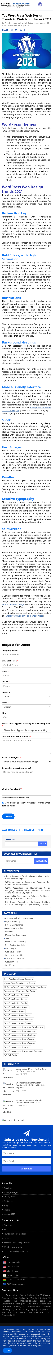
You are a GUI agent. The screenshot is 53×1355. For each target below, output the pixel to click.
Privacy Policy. (37, 1345)
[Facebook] (11, 30)
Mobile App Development (16, 935)
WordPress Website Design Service (19, 1039)
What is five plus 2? (12, 789)
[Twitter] (16, 30)
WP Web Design (11, 1055)
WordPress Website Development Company (23, 1051)
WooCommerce (11, 962)
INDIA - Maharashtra (15, 1279)
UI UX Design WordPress (35, 987)
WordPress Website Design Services (19, 1043)
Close (7, 1350)
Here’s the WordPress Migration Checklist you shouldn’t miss (29, 1101)
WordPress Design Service (15, 999)
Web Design (10, 948)
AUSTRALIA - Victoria (15, 1284)
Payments (8, 1225)
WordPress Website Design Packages (20, 1035)
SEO (7, 938)
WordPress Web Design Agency (17, 1015)
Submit (8, 816)
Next (40, 830)
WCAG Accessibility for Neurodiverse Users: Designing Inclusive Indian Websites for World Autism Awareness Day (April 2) (27, 890)
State (5, 702)
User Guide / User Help (15, 945)
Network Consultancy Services (17, 1242)
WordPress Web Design (14, 1011)
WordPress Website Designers (17, 1047)
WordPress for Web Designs (16, 1007)
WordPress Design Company (16, 995)
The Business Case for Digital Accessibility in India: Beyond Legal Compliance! (27, 877)
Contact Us (8, 1201)
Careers (7, 1238)
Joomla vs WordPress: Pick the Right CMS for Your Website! (31, 1070)
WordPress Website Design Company (20, 1031)
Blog (6, 1205)
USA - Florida (12, 1271)
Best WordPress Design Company (18, 979)
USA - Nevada (12, 1266)
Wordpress (9, 991)
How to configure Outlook (15, 1234)
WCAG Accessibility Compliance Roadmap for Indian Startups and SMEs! (27, 883)
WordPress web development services (24, 615)
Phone (6, 681)
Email (5, 671)
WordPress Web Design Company (18, 1019)
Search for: (10, 839)
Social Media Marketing (15, 941)
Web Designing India (13, 1247)
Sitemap (7, 1214)
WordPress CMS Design (26, 991)
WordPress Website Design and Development (23, 1027)
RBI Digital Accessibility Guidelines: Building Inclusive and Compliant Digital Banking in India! (27, 903)
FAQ (5, 1229)
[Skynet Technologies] (15, 5)
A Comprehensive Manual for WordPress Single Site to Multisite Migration (30, 1085)
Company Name (9, 650)
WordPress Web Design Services (18, 1023)
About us (8, 1188)
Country (6, 692)
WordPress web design (13, 604)
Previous (29, 830)
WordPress (10, 965)
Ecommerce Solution (14, 928)
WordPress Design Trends (15, 1003)
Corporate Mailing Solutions (16, 1251)
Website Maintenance (14, 958)
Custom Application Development (19, 918)
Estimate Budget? (11, 757)
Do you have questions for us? (16, 768)
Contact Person (10, 661)
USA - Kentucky (13, 1262)
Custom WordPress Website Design (19, 983)
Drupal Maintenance (14, 925)
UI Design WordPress (13, 987)
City (4, 713)
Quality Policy (9, 1197)
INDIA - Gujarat (13, 1275)
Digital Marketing (12, 921)
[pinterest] (21, 30)
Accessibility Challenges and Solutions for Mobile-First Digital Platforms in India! (27, 897)
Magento (9, 931)
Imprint (7, 1210)
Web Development (13, 952)
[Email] (25, 30)
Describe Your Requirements (16, 736)
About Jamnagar (11, 1192)
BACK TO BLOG (9, 830)
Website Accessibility (14, 955)
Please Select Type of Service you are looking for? (26, 724)
